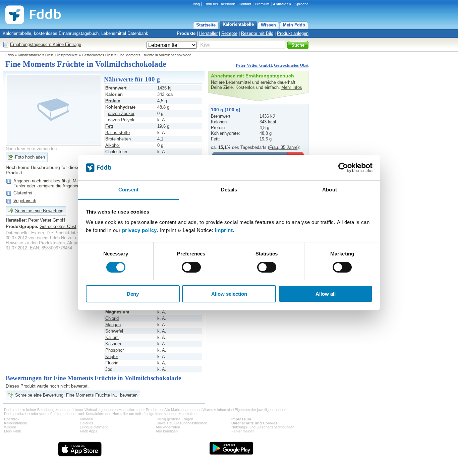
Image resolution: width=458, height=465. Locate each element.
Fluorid (111, 362)
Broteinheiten (118, 138)
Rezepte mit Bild (257, 33)
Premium (262, 4)
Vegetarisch (24, 200)
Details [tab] (229, 189)
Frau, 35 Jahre (283, 147)
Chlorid (112, 318)
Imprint (224, 230)
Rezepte (229, 33)
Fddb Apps (88, 431)
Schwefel (114, 331)
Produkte (186, 33)
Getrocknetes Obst (97, 55)
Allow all (326, 294)
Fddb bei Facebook (219, 4)
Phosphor (114, 350)
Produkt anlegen (292, 33)
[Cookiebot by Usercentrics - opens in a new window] (343, 168)
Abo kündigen (167, 431)
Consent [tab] (128, 189)
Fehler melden (242, 431)
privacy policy (139, 230)
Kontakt (245, 4)
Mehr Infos (291, 87)
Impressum (241, 419)
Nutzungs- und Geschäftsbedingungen (262, 427)
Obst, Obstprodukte (61, 55)
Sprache (301, 4)
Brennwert (115, 88)
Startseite (206, 24)
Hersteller (208, 33)
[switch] (191, 267)
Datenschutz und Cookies (254, 423)
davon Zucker (121, 113)
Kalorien (86, 419)
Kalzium (113, 343)
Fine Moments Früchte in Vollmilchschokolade (154, 55)
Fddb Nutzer (62, 237)
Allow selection (229, 294)
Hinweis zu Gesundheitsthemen (181, 423)
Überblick (11, 419)
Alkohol (112, 145)
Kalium (112, 337)
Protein (112, 100)
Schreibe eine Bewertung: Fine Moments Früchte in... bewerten (76, 395)
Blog (196, 4)
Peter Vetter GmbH (254, 65)
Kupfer (111, 356)
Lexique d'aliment (94, 427)
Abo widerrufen (168, 427)
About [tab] (329, 189)
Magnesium (117, 311)
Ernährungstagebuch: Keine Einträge (45, 44)
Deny (133, 294)
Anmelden (282, 4)
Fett (109, 126)
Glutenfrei (22, 192)
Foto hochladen (30, 157)
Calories (86, 423)
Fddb (9, 55)
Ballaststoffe (117, 132)
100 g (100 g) (225, 109)
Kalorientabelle (238, 24)
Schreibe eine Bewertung (39, 210)
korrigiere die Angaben (58, 185)
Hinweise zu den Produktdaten (35, 242)
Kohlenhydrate (120, 107)
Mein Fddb (294, 24)
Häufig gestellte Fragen (174, 419)
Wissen (268, 24)
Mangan (113, 324)
